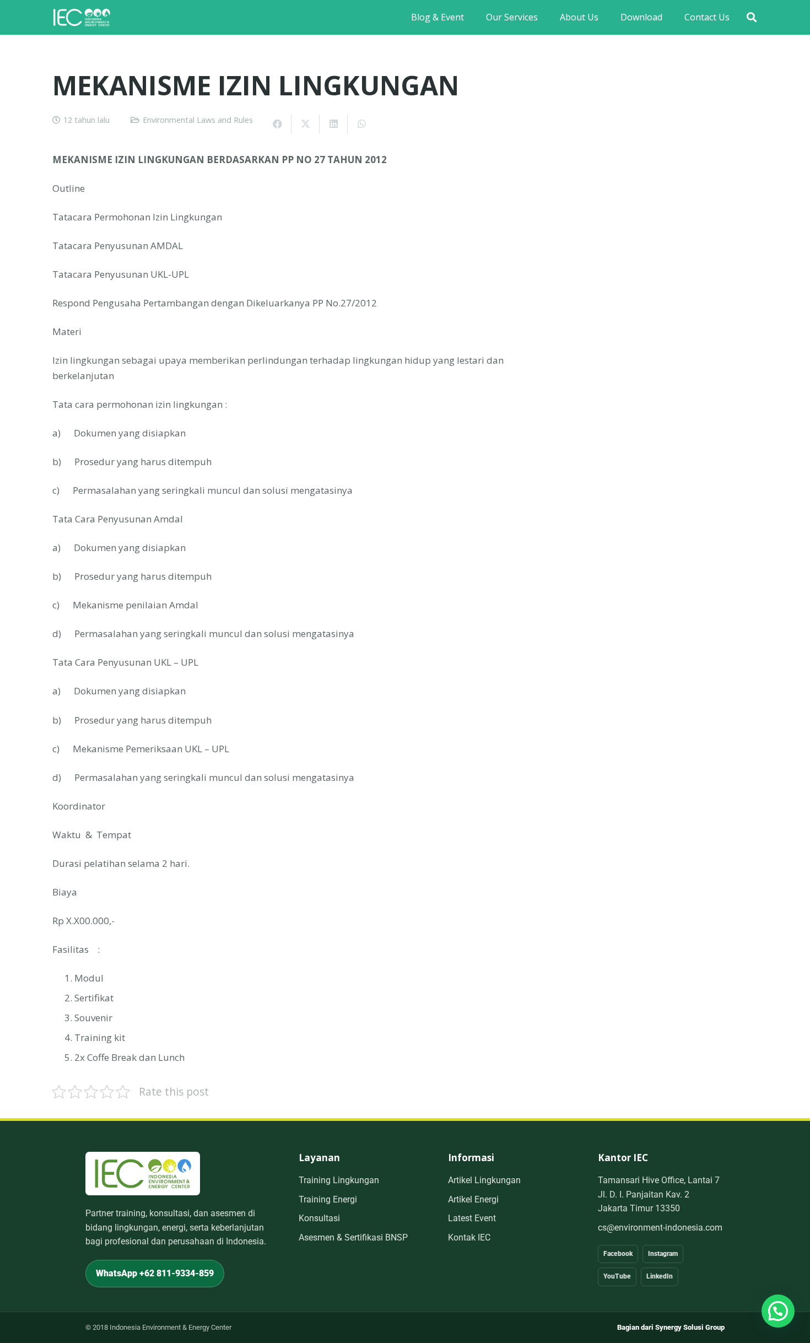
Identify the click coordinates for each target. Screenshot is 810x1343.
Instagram (663, 1254)
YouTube (617, 1276)
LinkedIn (659, 1276)
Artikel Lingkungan (484, 1180)
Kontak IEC (469, 1237)
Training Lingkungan (339, 1180)
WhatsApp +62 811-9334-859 (155, 1273)
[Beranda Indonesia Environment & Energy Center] (142, 1173)
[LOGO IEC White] (81, 17)
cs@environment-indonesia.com (660, 1227)
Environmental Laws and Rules (198, 120)
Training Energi (328, 1199)
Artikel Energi (473, 1199)
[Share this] (277, 124)
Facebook (618, 1254)
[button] (752, 17)
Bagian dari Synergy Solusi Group (671, 1327)
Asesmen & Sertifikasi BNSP (353, 1237)
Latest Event (472, 1218)
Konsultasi (319, 1218)
